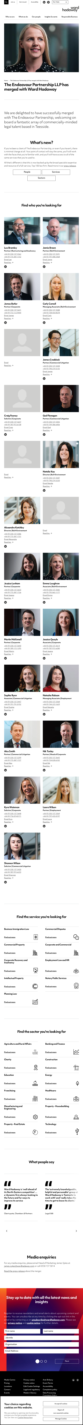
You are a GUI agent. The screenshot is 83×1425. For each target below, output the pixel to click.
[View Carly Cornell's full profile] (61, 286)
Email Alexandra (10, 539)
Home (6, 80)
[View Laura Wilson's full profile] (61, 790)
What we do (23, 17)
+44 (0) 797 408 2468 (51, 257)
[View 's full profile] (22, 342)
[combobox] (60, 2)
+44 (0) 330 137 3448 (51, 366)
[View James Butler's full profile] (22, 286)
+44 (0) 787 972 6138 (12, 424)
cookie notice (33, 1323)
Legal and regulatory (31, 1389)
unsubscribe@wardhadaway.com (48, 1320)
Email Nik (46, 763)
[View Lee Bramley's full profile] (22, 230)
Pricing (7, 1383)
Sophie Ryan (10, 695)
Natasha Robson (51, 695)
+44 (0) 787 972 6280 (51, 648)
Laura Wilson (49, 807)
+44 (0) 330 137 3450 (12, 869)
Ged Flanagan (50, 416)
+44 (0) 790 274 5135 (51, 369)
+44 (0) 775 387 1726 (12, 592)
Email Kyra (8, 819)
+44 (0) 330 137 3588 (51, 310)
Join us (13, 2)
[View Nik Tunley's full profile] (61, 734)
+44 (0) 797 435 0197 (51, 816)
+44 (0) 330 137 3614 (51, 646)
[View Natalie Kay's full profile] (61, 454)
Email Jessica (9, 595)
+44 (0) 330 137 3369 (51, 813)
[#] (6, 2)
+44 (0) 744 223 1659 (51, 704)
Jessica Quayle (50, 639)
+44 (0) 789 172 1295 (12, 648)
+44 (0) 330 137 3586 (12, 534)
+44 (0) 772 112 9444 (12, 313)
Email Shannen (10, 875)
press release (70, 166)
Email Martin (9, 651)
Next (76, 1230)
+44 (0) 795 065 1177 (51, 592)
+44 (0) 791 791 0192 (12, 704)
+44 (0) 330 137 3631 (12, 310)
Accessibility (34, 2)
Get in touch (23, 2)
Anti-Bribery (48, 1380)
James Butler (10, 304)
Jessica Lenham (12, 583)
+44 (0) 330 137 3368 (51, 702)
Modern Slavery (29, 1393)
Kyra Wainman (11, 807)
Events (7, 1393)
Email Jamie (47, 259)
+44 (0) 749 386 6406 (51, 424)
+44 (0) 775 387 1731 (12, 536)
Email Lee (8, 259)
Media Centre (9, 1380)
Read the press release (14, 1271)
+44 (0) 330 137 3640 (12, 646)
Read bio (7, 262)
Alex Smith (9, 751)
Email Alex (8, 763)
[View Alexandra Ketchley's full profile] (22, 510)
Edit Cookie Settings (31, 1386)
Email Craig (8, 427)
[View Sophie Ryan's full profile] (22, 678)
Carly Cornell (49, 304)
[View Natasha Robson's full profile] (61, 678)
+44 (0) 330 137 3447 (12, 702)
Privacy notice (29, 1380)
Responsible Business (70, 17)
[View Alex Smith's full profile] (22, 734)
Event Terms (48, 1383)
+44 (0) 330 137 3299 (12, 758)
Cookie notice (29, 1383)
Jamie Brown (49, 248)
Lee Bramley (10, 248)
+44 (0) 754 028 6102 (51, 760)
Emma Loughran (51, 583)
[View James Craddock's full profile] (61, 342)
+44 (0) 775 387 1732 (12, 257)
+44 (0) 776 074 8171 (12, 816)
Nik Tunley (48, 751)
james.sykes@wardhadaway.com (19, 1266)
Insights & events (51, 17)
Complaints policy (50, 1389)
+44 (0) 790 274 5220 (51, 480)
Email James (9, 315)
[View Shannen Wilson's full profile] (22, 846)
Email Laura (47, 819)
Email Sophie (9, 707)
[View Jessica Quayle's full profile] (61, 622)
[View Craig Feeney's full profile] (22, 398)
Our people (36, 17)
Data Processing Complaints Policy (50, 1394)
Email (6, 362)
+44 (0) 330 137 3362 (12, 254)
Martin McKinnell (12, 639)
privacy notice (15, 1323)
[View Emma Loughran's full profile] (61, 566)
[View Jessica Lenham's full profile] (22, 566)
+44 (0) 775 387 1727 (12, 760)
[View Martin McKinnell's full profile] (22, 622)
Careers (7, 1389)
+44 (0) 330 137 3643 (51, 758)
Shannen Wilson (12, 863)
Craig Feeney (11, 416)
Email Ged (47, 427)
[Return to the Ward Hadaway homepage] (70, 9)
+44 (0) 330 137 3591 (51, 254)
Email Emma (47, 595)
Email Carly (47, 315)
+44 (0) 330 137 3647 (12, 422)
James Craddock (51, 360)
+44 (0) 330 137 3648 (12, 813)
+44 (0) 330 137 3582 (51, 590)
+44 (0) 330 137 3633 (12, 590)
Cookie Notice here (25, 1417)
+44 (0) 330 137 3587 (51, 478)
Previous (6, 1230)
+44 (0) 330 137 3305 (51, 422)
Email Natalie (48, 483)
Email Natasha (48, 707)
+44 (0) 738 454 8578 (51, 313)
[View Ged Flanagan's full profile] (61, 398)
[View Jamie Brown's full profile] (61, 230)
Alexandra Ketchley (14, 528)
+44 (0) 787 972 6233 (12, 872)
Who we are (9, 17)
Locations (8, 1386)
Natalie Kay (49, 472)
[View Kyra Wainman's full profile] (22, 790)
